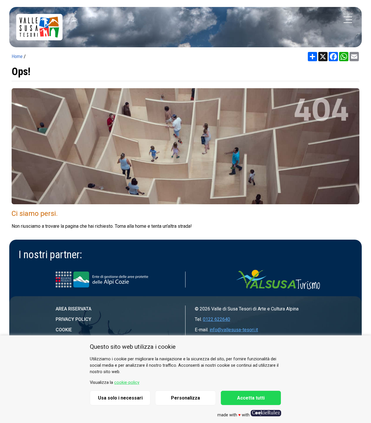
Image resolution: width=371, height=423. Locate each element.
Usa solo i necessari (120, 398)
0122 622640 (216, 319)
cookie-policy (126, 382)
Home (17, 56)
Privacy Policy (73, 319)
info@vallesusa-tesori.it (234, 329)
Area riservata (73, 309)
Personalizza (185, 398)
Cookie (64, 329)
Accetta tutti (251, 398)
